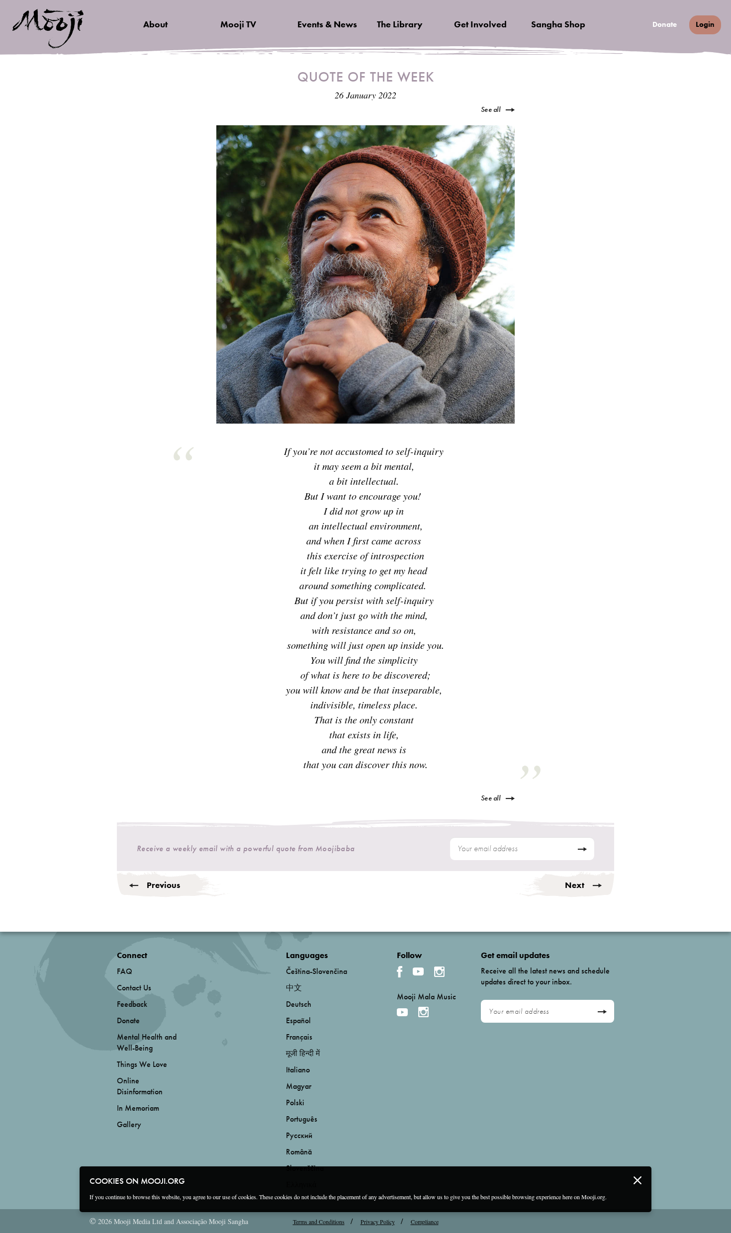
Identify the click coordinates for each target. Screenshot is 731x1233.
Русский (299, 1135)
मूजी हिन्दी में (303, 1053)
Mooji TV (238, 24)
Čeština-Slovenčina (316, 971)
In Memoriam (138, 1108)
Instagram (439, 972)
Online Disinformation (140, 1086)
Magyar (298, 1086)
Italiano (298, 1069)
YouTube (418, 971)
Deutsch (298, 1004)
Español (298, 1020)
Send (582, 849)
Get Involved (480, 24)
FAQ (124, 971)
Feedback (132, 1004)
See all (490, 109)
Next (574, 885)
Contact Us (134, 987)
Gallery (129, 1124)
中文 (294, 987)
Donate (664, 24)
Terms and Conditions (319, 1222)
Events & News (327, 24)
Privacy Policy (378, 1222)
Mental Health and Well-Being (147, 1042)
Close (637, 1180)
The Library (400, 24)
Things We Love (142, 1064)
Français (299, 1037)
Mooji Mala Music (426, 996)
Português (301, 1119)
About (155, 24)
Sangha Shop (558, 24)
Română (299, 1151)
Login (705, 24)
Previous (163, 885)
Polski (295, 1102)
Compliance (425, 1222)
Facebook (399, 971)
